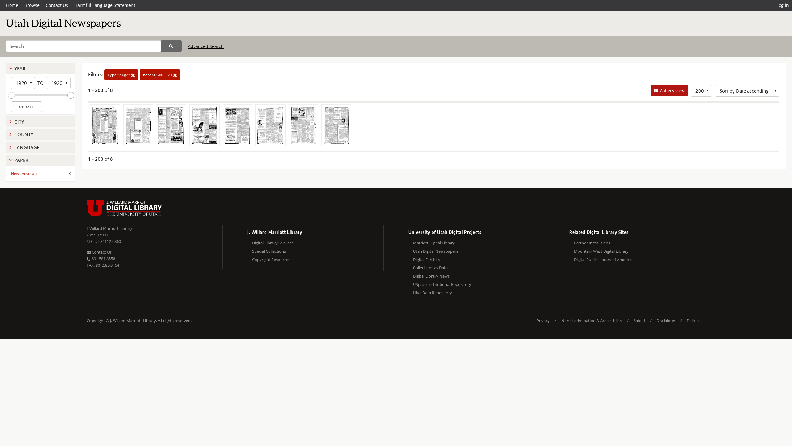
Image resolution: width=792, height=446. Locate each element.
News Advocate (24, 173)
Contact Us (57, 5)
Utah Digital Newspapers (435, 251)
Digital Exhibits (426, 259)
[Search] (171, 46)
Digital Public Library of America (603, 259)
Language (26, 147)
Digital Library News (431, 276)
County (23, 134)
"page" (119, 74)
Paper (21, 160)
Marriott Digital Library (434, 243)
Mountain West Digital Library (601, 251)
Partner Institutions (592, 243)
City (19, 122)
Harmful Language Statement (104, 5)
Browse (32, 5)
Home (12, 5)
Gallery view (671, 91)
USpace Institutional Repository (442, 284)
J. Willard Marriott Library (109, 228)
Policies (693, 320)
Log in (783, 5)
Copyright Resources (271, 259)
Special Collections (269, 251)
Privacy (543, 320)
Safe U (639, 320)
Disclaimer (665, 320)
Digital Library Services (272, 243)
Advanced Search (206, 46)
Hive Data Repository (432, 292)
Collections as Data (430, 267)
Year (20, 68)
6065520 (158, 74)
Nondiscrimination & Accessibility (591, 320)
